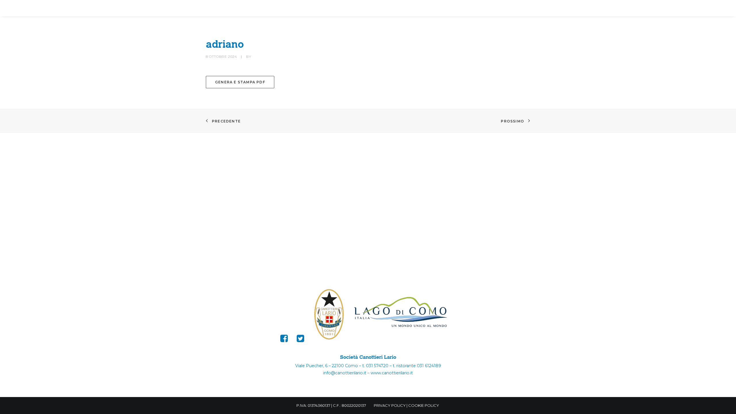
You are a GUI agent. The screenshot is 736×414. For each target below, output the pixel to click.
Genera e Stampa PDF (240, 82)
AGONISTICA (283, 8)
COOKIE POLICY (423, 405)
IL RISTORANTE (463, 8)
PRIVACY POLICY (390, 405)
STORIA (324, 8)
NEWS (421, 8)
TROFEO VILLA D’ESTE (376, 8)
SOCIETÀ (195, 8)
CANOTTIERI (237, 8)
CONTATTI (510, 8)
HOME (167, 8)
